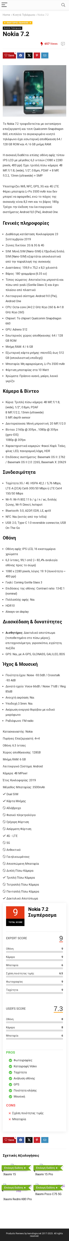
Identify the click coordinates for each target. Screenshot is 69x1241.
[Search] (63, 5)
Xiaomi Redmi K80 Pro (17, 1199)
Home (6, 14)
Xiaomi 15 (9, 1174)
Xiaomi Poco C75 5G (48, 1194)
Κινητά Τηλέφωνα (24, 14)
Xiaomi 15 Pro (44, 1174)
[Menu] (4, 5)
